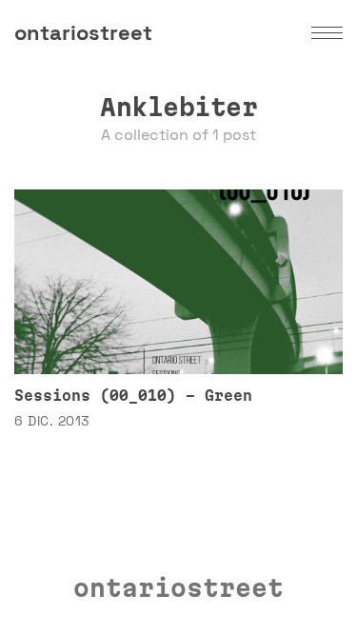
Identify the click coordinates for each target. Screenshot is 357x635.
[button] (327, 33)
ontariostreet (83, 32)
